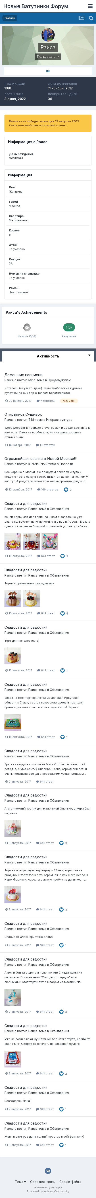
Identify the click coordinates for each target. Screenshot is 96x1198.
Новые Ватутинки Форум (35, 6)
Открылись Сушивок (23, 414)
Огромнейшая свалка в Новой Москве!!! (40, 458)
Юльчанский (37, 464)
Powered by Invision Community (48, 1191)
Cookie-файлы (70, 1182)
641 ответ (47, 556)
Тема (19, 1182)
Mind (31, 380)
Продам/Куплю (59, 380)
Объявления (59, 509)
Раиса (9, 380)
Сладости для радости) (25, 503)
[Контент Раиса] (48, 71)
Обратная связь (42, 1182)
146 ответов (49, 489)
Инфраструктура (59, 420)
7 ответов (47, 400)
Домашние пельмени (23, 375)
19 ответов (47, 445)
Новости (66, 464)
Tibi (31, 420)
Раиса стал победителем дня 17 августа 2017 (44, 121)
